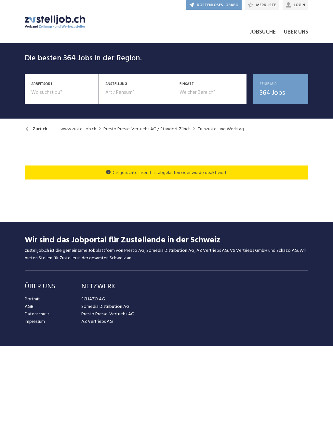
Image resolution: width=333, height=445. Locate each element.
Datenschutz (37, 314)
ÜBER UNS (296, 31)
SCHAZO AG (93, 299)
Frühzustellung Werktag (221, 129)
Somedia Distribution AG (105, 306)
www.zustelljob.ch (78, 129)
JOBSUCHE (263, 31)
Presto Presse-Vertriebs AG (107, 314)
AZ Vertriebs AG (97, 321)
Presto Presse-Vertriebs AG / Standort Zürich (147, 129)
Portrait (32, 299)
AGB (29, 306)
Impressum (35, 321)
